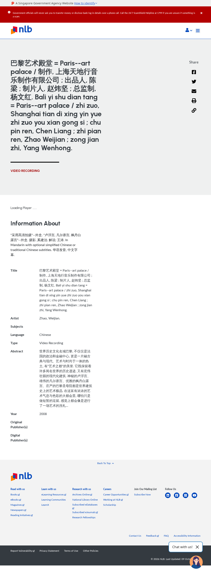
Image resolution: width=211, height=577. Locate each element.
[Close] (205, 10)
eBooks (15, 499)
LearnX (45, 504)
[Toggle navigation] (197, 30)
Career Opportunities (115, 494)
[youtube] (196, 498)
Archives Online (81, 494)
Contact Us (135, 535)
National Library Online (85, 499)
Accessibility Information (187, 535)
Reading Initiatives (21, 515)
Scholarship (109, 504)
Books (14, 494)
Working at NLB (112, 499)
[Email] (194, 94)
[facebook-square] (178, 498)
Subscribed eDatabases (84, 504)
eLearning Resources (52, 494)
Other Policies (90, 550)
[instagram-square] (187, 498)
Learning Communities (53, 499)
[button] (188, 30)
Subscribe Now (142, 494)
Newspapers (17, 509)
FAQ (166, 535)
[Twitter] (194, 84)
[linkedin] (169, 498)
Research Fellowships (83, 517)
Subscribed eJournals (84, 512)
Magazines (16, 504)
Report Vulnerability (22, 550)
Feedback (151, 535)
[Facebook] (193, 75)
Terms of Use (71, 550)
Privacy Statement (49, 550)
